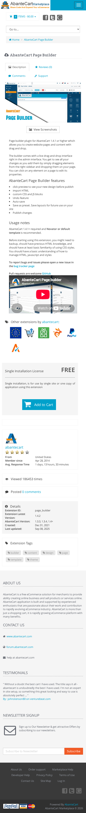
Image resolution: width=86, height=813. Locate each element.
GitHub (46, 273)
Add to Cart (43, 404)
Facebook (45, 17)
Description (18, 67)
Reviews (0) (45, 67)
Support (42, 76)
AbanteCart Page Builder (38, 39)
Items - (24, 16)
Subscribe (73, 751)
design (49, 553)
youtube (60, 17)
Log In (61, 781)
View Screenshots (44, 129)
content (32, 553)
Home (15, 39)
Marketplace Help (62, 769)
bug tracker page (24, 266)
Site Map (46, 781)
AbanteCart (71, 804)
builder (14, 553)
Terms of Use (67, 775)
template (15, 559)
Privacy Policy (44, 775)
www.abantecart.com (19, 636)
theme (33, 559)
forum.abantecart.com (19, 647)
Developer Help (20, 775)
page (64, 553)
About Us (16, 769)
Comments (18, 76)
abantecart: (50, 322)
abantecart (14, 447)
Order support (37, 769)
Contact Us (27, 781)
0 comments (31, 492)
